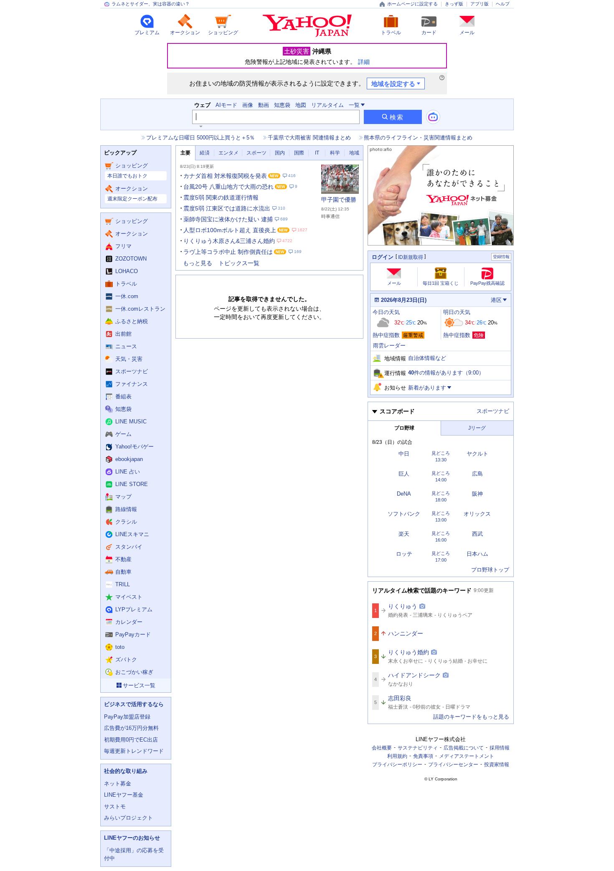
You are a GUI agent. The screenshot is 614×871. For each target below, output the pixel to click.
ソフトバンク (404, 514)
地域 (354, 153)
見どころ (440, 453)
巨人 (403, 473)
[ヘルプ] (442, 78)
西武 (477, 534)
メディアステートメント (466, 756)
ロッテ (404, 554)
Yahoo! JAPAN (307, 26)
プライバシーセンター (453, 764)
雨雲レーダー (389, 345)
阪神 (477, 493)
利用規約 (397, 756)
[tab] (185, 153)
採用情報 (500, 747)
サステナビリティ (418, 747)
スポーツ (256, 153)
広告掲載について (464, 747)
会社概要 (382, 747)
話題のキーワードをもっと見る (471, 716)
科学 (335, 153)
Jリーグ (477, 428)
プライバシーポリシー (397, 764)
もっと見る (197, 263)
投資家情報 (496, 764)
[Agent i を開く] (433, 117)
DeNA (404, 493)
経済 (205, 153)
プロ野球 (404, 428)
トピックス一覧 (238, 263)
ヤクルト (477, 453)
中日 (403, 453)
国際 (299, 153)
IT (317, 153)
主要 (185, 153)
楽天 (403, 534)
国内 (280, 153)
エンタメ (228, 153)
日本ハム (477, 554)
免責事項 (423, 756)
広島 (477, 473)
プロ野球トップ (490, 569)
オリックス (477, 514)
